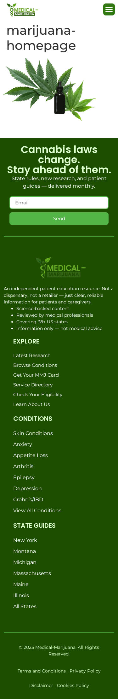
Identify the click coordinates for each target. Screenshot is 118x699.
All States (25, 606)
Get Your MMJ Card (36, 375)
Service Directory (33, 385)
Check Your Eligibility (37, 394)
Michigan (25, 562)
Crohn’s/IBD (28, 499)
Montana (24, 551)
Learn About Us (31, 404)
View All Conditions (37, 511)
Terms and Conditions (42, 671)
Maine (21, 584)
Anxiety (22, 444)
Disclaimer (41, 685)
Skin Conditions (33, 433)
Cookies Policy (73, 685)
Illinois (21, 595)
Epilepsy (24, 477)
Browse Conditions (35, 365)
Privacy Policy (85, 671)
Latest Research (32, 355)
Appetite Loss (30, 455)
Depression (27, 488)
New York (25, 540)
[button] (109, 9)
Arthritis (23, 466)
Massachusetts (32, 573)
